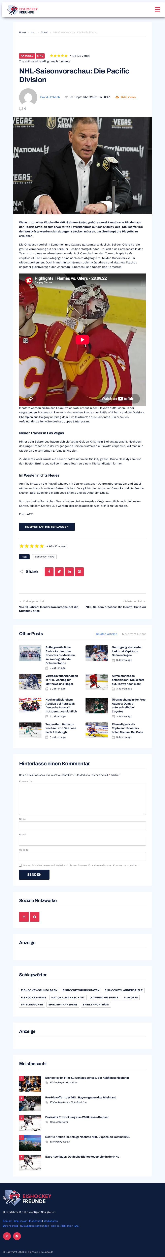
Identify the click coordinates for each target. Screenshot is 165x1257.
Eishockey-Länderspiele (124, 990)
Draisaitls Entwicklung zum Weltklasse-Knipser (76, 1117)
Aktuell (44, 32)
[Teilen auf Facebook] (49, 571)
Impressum (20, 1221)
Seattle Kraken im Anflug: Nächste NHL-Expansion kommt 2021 (87, 1136)
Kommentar (26, 781)
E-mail (23, 834)
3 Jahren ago (58, 668)
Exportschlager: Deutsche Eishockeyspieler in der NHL (82, 1156)
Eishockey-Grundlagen (39, 990)
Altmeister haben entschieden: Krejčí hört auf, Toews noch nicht (128, 679)
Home (22, 32)
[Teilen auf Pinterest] (79, 571)
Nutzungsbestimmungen (34, 1225)
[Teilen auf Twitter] (59, 571)
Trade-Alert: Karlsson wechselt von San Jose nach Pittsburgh (60, 728)
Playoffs (131, 997)
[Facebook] (34, 917)
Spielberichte (32, 1004)
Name (22, 819)
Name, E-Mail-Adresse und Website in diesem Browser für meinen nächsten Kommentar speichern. (81, 865)
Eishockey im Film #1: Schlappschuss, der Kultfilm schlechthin (87, 1077)
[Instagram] (24, 917)
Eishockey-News (44, 556)
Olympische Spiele (104, 997)
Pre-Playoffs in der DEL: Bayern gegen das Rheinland (80, 1097)
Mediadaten (51, 1221)
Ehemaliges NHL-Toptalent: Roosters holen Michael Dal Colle (127, 728)
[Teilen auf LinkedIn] (69, 571)
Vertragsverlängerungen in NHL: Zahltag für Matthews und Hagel (61, 679)
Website (24, 849)
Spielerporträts (96, 1004)
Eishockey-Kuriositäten (81, 990)
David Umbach (50, 97)
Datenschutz (10, 1225)
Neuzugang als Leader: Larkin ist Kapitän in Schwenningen (127, 651)
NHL (33, 32)
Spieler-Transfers (62, 1004)
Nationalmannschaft (68, 997)
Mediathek (35, 1221)
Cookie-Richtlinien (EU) (65, 1225)
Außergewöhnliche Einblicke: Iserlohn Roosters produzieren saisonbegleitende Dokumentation (60, 655)
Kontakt (7, 1221)
